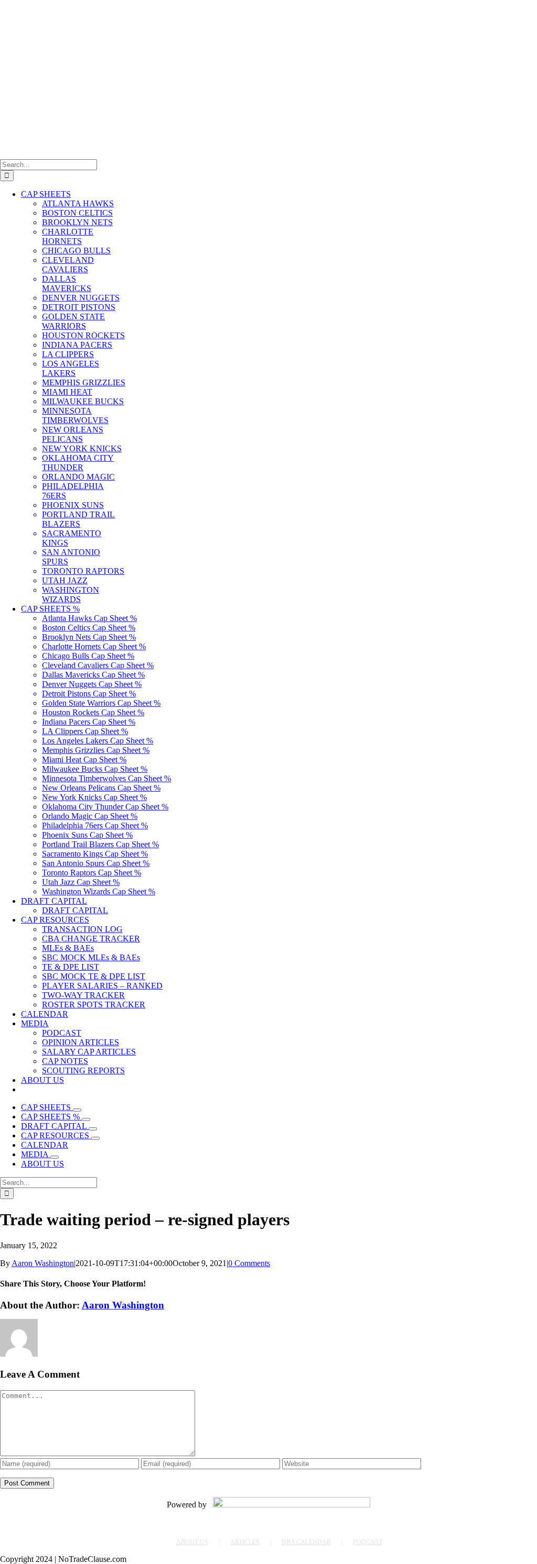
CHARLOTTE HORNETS (67, 236)
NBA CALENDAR (306, 1542)
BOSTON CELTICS (77, 212)
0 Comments (249, 1263)
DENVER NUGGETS (81, 297)
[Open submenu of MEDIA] (54, 1157)
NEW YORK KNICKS (82, 448)
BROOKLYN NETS (77, 222)
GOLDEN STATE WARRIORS (73, 321)
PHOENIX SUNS (73, 505)
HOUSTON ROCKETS (83, 335)
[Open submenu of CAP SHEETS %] (86, 1119)
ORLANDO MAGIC (78, 476)
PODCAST (367, 1542)
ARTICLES (245, 1542)
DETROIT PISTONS (78, 307)
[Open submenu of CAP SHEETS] (77, 1110)
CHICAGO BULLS (76, 250)
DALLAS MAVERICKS (66, 283)
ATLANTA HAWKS (78, 203)
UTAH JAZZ (65, 580)
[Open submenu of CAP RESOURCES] (95, 1138)
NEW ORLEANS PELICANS (72, 434)
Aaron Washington (43, 1263)
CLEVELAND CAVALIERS (68, 265)
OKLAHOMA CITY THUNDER (78, 462)
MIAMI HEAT (67, 391)
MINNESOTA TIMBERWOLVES (75, 415)
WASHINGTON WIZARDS (70, 594)
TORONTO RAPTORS (83, 571)
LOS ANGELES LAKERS (70, 368)
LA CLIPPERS (68, 354)
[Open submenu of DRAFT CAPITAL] (93, 1128)
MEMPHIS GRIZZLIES (83, 382)
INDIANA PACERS (77, 344)
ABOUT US (192, 1542)
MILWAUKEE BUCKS (83, 401)
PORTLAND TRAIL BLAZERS (78, 519)
